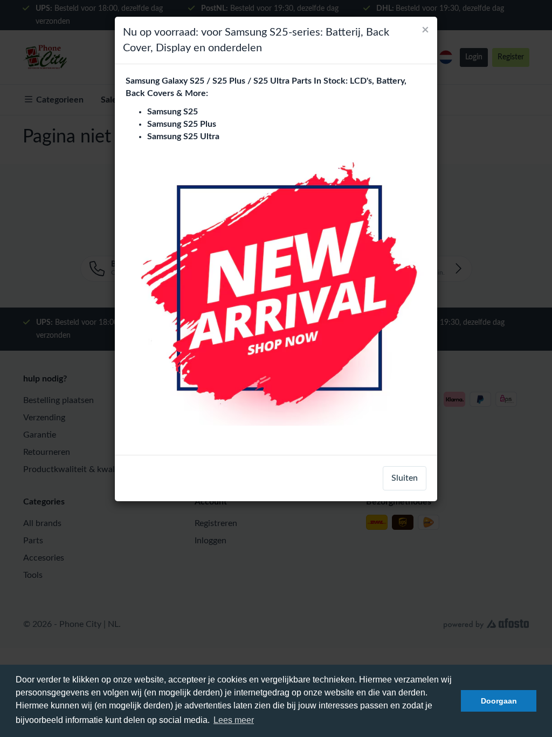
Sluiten (404, 478)
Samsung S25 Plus (181, 124)
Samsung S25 (172, 111)
